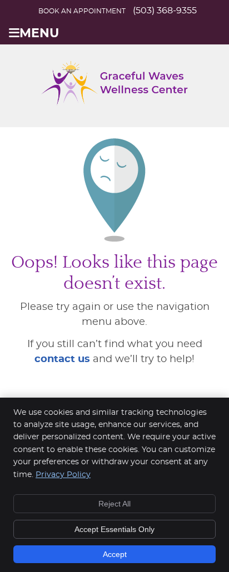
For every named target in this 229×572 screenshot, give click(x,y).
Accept (115, 554)
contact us (62, 359)
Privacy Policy (63, 475)
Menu (39, 33)
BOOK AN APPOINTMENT (82, 11)
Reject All (114, 503)
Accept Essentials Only (114, 529)
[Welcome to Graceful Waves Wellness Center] (114, 103)
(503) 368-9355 (165, 10)
